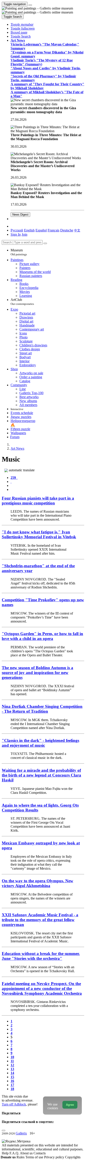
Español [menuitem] (41, 230)
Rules (21, 1157)
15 (12, 1077)
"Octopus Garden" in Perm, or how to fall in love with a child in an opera (42, 636)
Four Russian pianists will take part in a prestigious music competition (38, 500)
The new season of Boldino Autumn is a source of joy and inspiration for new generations (37, 672)
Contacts (40, 1153)
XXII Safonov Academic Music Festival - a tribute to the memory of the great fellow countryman (40, 920)
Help (5, 1153)
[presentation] (47, 486)
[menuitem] (77, 230)
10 (12, 1057)
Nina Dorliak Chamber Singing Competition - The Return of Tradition (42, 709)
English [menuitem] (29, 230)
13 (12, 1069)
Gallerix (21, 1133)
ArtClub (22, 302)
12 (12, 1065)
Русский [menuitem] (17, 230)
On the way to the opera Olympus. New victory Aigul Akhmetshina (37, 883)
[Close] (45, 243)
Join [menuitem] (24, 234)
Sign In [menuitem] (16, 234)
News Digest (20, 214)
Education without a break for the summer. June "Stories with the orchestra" (41, 956)
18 (12, 1089)
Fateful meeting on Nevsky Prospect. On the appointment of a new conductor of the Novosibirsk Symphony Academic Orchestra (42, 988)
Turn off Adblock (14, 1104)
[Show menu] (30, 5)
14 (12, 1073)
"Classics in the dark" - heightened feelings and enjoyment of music (40, 743)
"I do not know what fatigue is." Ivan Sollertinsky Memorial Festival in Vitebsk (39, 534)
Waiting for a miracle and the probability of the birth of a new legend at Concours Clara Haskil (41, 775)
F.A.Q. (14, 1153)
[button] (22, 24)
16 (12, 1081)
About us (27, 1153)
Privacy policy (54, 1157)
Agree (70, 1104)
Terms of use (34, 1157)
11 (12, 1061)
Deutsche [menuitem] (66, 230)
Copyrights (72, 1157)
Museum (19, 252)
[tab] (14, 477)
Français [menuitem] (53, 230)
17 (12, 1085)
